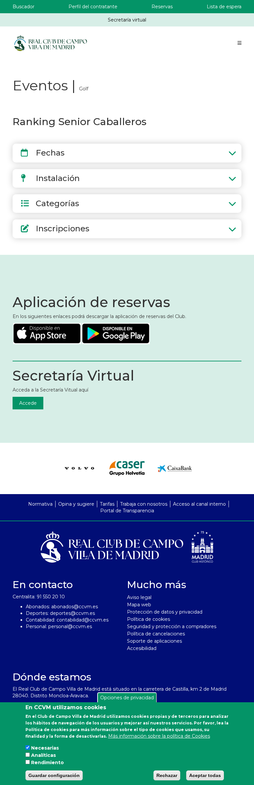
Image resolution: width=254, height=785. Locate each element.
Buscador (23, 7)
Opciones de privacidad (127, 698)
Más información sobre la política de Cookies (159, 736)
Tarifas (107, 504)
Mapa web (139, 605)
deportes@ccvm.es (72, 613)
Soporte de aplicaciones (154, 641)
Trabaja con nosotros (143, 504)
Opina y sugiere (76, 504)
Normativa (40, 504)
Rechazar (166, 775)
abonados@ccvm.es (74, 607)
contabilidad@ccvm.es (82, 620)
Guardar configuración (54, 775)
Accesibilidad (141, 648)
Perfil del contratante (92, 7)
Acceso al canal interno (199, 504)
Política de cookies (148, 619)
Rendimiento (47, 762)
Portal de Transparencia (127, 511)
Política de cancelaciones (156, 634)
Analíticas (43, 755)
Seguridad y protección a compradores (171, 626)
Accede (28, 403)
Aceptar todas (205, 775)
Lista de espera (224, 7)
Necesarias (45, 748)
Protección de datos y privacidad (164, 612)
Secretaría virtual (127, 20)
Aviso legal (139, 597)
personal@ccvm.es (70, 626)
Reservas (162, 7)
